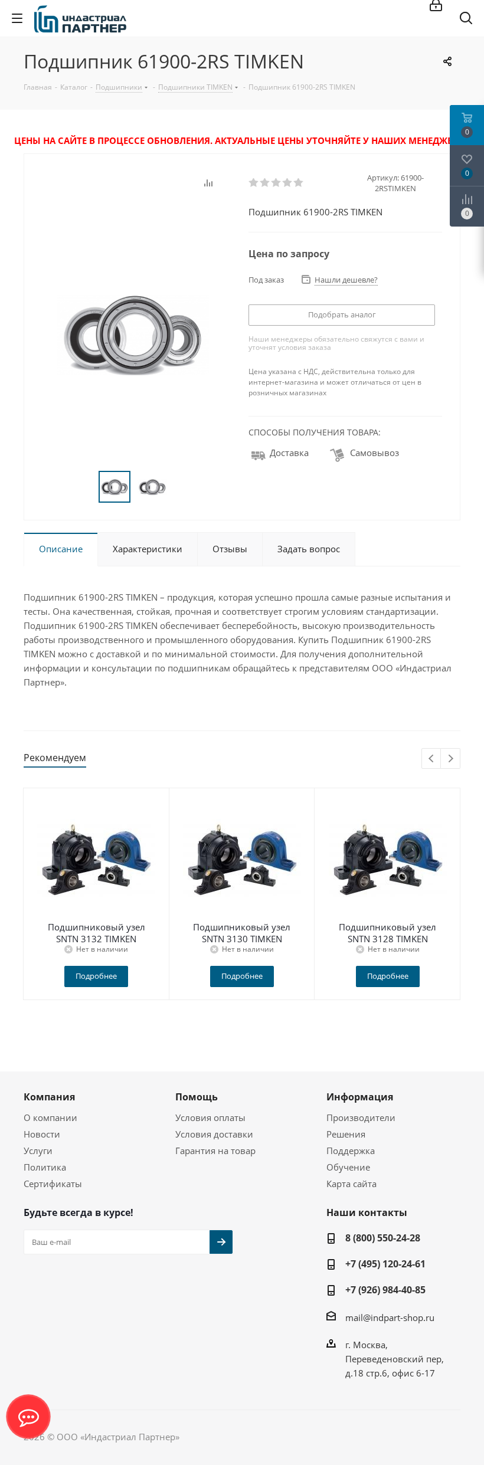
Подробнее (96, 976)
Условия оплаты (210, 1117)
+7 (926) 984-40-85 (385, 1289)
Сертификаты (53, 1183)
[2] (265, 183)
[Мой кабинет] (436, 6)
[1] (254, 183)
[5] (299, 183)
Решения (345, 1134)
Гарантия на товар (215, 1150)
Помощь (196, 1096)
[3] (276, 183)
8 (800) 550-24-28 (382, 1237)
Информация (359, 1096)
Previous (432, 759)
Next (450, 759)
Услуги (38, 1150)
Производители (360, 1117)
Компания (49, 1096)
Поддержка (350, 1150)
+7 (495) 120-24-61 (385, 1263)
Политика (45, 1167)
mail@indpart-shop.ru (389, 1317)
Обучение (348, 1167)
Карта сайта (351, 1183)
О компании (50, 1117)
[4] (287, 183)
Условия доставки (214, 1134)
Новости (42, 1134)
